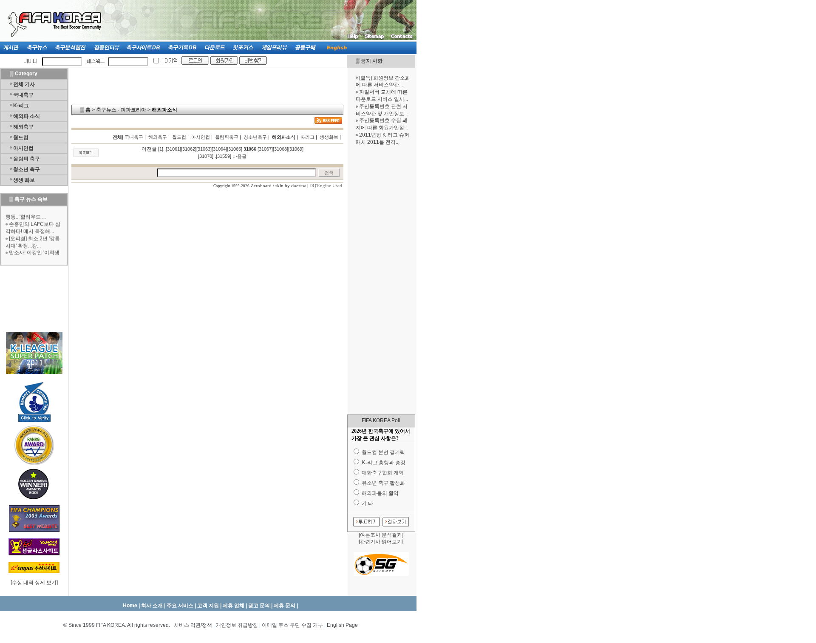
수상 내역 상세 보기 (34, 583)
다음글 (239, 156)
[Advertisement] (381, 280)
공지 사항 (371, 61)
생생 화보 (24, 180)
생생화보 (329, 137)
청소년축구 (255, 137)
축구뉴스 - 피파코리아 (121, 110)
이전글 (149, 149)
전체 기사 (24, 84)
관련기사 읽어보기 (381, 542)
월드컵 (20, 137)
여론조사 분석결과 (381, 535)
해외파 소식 (26, 116)
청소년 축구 (26, 169)
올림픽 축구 (26, 159)
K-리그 (21, 106)
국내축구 (23, 95)
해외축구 (23, 127)
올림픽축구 (226, 137)
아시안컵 (23, 148)
